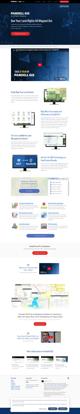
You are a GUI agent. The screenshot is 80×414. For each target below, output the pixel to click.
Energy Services (15, 387)
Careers (13, 383)
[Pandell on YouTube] (27, 382)
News (12, 381)
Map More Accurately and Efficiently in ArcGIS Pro (51, 113)
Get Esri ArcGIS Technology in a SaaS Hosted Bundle (53, 158)
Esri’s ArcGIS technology (61, 163)
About (12, 380)
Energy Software (15, 386)
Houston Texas (29, 387)
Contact (13, 384)
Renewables (55, 46)
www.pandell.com (34, 380)
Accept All (53, 408)
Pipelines (47, 46)
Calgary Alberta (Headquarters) (32, 385)
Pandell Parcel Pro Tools (46, 118)
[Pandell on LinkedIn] (26, 382)
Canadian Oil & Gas (26, 46)
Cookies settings (42, 408)
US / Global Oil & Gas (34, 46)
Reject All (63, 408)
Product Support (15, 389)
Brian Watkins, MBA (62, 384)
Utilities (50, 46)
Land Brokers (41, 46)
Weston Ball (53, 384)
